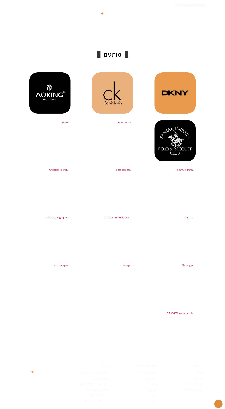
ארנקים (107, 37)
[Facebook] (43, 392)
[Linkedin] (43, 380)
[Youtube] (52, 380)
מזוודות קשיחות (160, 37)
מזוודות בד (138, 37)
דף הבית (182, 37)
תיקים (121, 37)
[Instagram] (33, 392)
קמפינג (75, 37)
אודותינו (59, 37)
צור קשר (43, 37)
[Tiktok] (33, 380)
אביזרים (91, 37)
